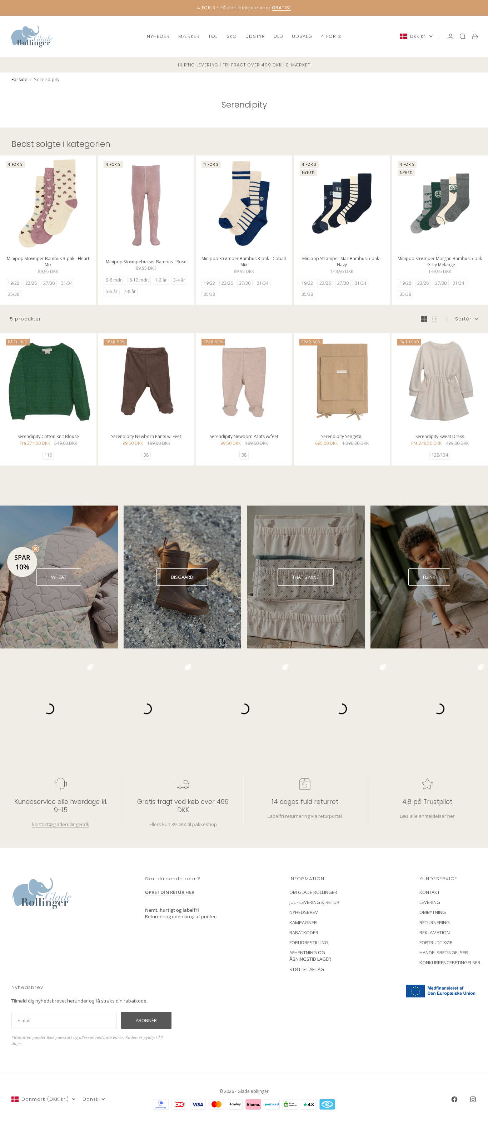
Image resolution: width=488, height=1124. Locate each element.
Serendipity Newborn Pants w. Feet (146, 437)
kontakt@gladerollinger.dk (60, 824)
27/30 (49, 283)
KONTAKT (429, 892)
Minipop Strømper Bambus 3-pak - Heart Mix (48, 262)
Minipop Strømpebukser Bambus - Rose (146, 262)
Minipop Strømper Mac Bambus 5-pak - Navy (342, 262)
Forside (19, 79)
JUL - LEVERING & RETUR (314, 902)
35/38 (13, 294)
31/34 (67, 283)
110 (48, 455)
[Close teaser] (35, 548)
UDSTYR (255, 36)
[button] (22, 562)
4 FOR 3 (331, 36)
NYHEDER (158, 36)
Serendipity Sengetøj (342, 437)
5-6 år (112, 291)
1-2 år (161, 280)
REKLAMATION (434, 932)
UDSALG (302, 36)
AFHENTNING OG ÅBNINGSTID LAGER (310, 955)
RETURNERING (434, 922)
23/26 (31, 283)
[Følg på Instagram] (473, 1099)
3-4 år (179, 280)
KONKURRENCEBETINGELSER (449, 962)
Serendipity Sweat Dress (439, 437)
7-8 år (130, 291)
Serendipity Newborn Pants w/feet (244, 437)
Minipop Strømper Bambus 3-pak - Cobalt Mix (243, 262)
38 (146, 455)
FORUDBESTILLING (308, 942)
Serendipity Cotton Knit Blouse (48, 437)
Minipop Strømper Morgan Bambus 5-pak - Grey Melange (440, 262)
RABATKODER (303, 932)
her (450, 816)
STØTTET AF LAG (306, 969)
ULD (278, 36)
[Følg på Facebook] (454, 1099)
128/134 (440, 455)
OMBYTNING (432, 912)
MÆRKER (188, 36)
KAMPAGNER (303, 922)
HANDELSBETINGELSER (443, 952)
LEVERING (429, 902)
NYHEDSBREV (303, 912)
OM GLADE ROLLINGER (313, 892)
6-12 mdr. (139, 280)
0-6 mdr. (114, 280)
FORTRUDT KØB (436, 942)
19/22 (13, 283)
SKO (231, 36)
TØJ (213, 36)
